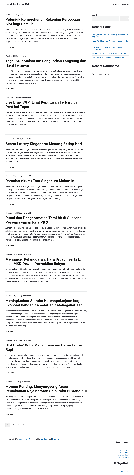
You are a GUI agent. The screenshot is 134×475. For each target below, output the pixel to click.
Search (94, 15)
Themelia (55, 439)
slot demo (115, 4)
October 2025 (124, 458)
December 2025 (123, 453)
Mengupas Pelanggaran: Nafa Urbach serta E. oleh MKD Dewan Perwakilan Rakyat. (43, 261)
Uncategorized (123, 471)
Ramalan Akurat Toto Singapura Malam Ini (40, 181)
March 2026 (124, 450)
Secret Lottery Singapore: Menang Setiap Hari (43, 144)
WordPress (44, 439)
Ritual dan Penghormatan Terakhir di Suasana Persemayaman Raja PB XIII (43, 220)
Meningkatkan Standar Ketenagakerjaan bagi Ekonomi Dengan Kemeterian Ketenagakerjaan (43, 303)
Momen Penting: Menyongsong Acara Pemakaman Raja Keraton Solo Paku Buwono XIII (46, 388)
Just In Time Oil (25, 439)
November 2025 (123, 455)
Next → (25, 425)
